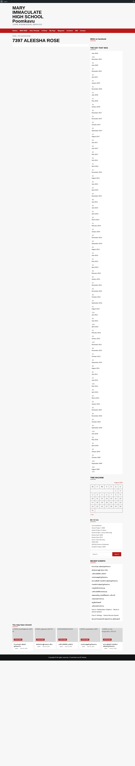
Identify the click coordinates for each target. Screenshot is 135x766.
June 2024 (95, 53)
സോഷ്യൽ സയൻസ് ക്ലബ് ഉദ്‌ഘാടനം (105, 581)
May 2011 (95, 386)
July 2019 (95, 77)
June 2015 (95, 184)
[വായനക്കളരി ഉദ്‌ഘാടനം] (89, 635)
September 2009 (97, 463)
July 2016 (95, 160)
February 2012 (96, 332)
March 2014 (95, 219)
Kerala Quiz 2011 (97, 537)
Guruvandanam (97, 525)
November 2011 (97, 350)
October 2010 (96, 422)
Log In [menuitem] (5, 1)
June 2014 (95, 208)
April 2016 (95, 166)
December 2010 (97, 410)
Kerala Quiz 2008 (97, 535)
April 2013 (95, 267)
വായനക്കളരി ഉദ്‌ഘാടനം (100, 577)
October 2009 (96, 457)
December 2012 (97, 285)
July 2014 (95, 202)
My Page (52, 30)
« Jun (92, 514)
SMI (76, 30)
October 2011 (96, 356)
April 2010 (95, 445)
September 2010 (97, 427)
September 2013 (97, 243)
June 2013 (95, 255)
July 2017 (95, 142)
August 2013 (96, 249)
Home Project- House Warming (102, 532)
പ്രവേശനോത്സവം (98, 599)
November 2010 (97, 416)
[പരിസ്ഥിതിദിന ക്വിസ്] (67, 635)
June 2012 (95, 321)
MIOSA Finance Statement (100, 544)
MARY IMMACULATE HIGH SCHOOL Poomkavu (27, 14)
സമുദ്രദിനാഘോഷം (98, 588)
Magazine (61, 30)
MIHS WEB (23, 30)
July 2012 (95, 315)
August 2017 (96, 136)
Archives (70, 30)
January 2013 (96, 279)
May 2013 (95, 261)
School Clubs (18, 639)
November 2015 (97, 172)
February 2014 (96, 225)
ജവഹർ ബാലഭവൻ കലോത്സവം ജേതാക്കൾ (106, 619)
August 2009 (96, 469)
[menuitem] (1, 1)
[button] (121, 30)
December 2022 (97, 59)
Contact (83, 30)
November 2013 (97, 237)
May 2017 (95, 154)
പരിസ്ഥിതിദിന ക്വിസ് (99, 573)
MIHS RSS (95, 542)
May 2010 (95, 439)
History (14, 30)
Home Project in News (99, 530)
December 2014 (97, 196)
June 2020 (95, 65)
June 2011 (95, 380)
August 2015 (96, 178)
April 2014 (95, 214)
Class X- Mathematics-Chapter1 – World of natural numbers (105, 611)
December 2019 (97, 71)
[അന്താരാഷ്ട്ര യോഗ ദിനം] (45, 635)
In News (44, 30)
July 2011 (95, 374)
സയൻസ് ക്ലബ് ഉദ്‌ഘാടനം (101, 584)
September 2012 (97, 303)
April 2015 (95, 190)
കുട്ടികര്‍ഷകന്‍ (96, 602)
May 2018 (95, 101)
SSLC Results (34, 30)
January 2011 (96, 404)
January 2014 (96, 231)
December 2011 (97, 344)
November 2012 (97, 291)
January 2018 (96, 107)
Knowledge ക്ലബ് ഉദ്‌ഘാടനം (101, 566)
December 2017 (97, 113)
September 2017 (97, 130)
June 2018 (95, 95)
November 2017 (97, 118)
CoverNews (73, 657)
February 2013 (96, 273)
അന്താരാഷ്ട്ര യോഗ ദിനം (100, 570)
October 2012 (96, 297)
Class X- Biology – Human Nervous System (105, 615)
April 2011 (95, 392)
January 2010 (96, 451)
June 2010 (95, 433)
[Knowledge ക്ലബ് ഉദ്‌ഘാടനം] (22, 635)
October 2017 (96, 124)
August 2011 (96, 368)
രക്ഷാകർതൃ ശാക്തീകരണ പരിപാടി (103, 595)
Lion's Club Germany (98, 539)
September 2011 (97, 362)
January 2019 (96, 83)
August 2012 (96, 309)
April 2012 (95, 326)
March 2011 (95, 398)
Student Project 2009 (99, 547)
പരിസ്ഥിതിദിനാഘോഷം (99, 591)
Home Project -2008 (98, 528)
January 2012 (96, 338)
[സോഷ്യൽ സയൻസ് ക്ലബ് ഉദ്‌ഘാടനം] (112, 635)
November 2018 (97, 89)
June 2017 (95, 148)
